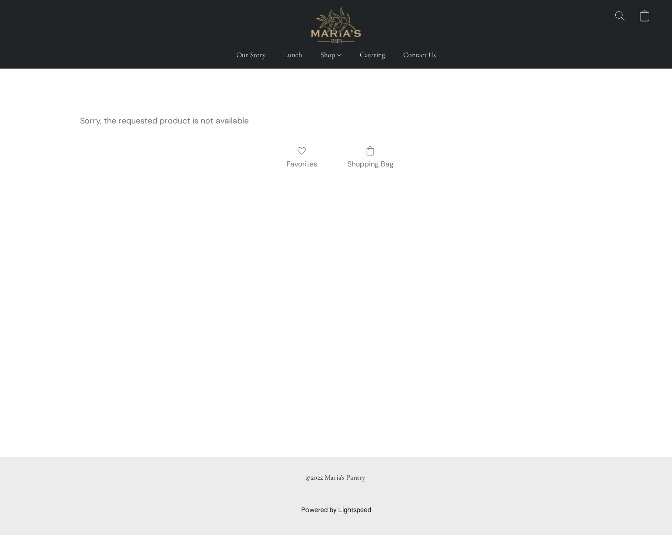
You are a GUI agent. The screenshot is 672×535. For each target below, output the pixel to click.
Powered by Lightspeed (336, 510)
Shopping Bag (370, 164)
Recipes (311, 495)
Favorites (302, 164)
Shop (328, 54)
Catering (372, 54)
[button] (336, 25)
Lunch (293, 54)
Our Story (251, 54)
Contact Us (419, 54)
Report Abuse (352, 495)
